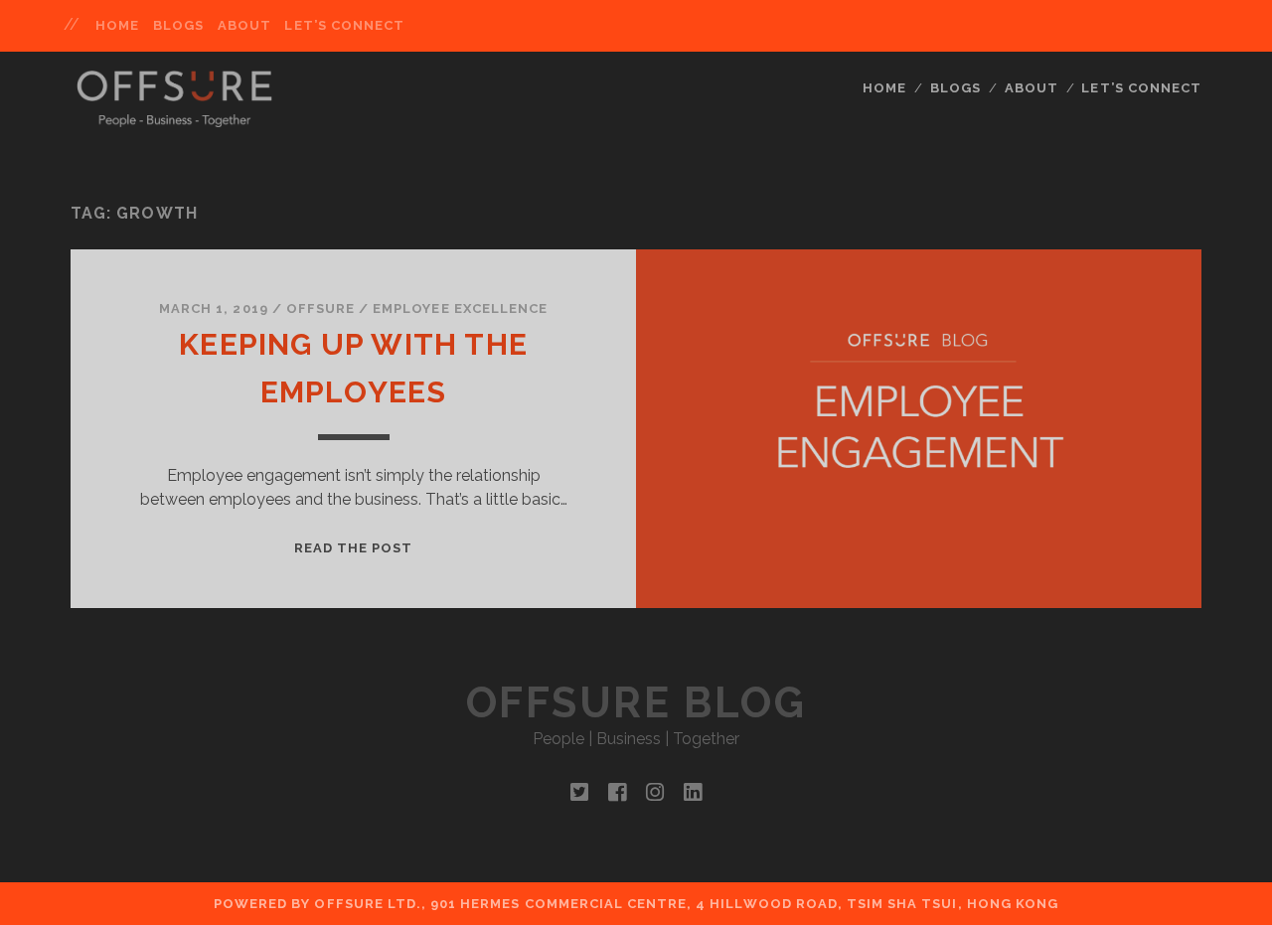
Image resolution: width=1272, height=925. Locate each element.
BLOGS (178, 25)
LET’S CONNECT (344, 25)
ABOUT (244, 25)
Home (117, 25)
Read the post (353, 547)
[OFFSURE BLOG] (174, 118)
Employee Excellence (460, 308)
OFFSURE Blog (636, 703)
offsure (320, 308)
